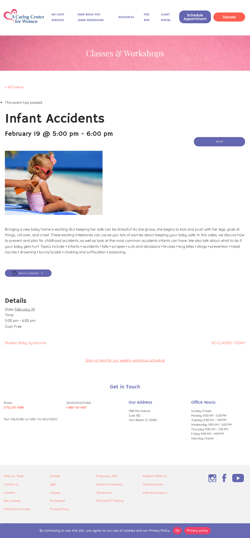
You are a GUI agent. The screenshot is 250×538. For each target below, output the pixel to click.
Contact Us (11, 484)
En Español (57, 501)
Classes (55, 492)
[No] (243, 530)
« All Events (14, 87)
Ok (177, 530)
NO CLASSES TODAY (228, 342)
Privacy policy (197, 530)
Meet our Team (14, 476)
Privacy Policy (59, 509)
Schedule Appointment (195, 17)
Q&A (53, 484)
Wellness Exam (153, 484)
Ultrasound (103, 492)
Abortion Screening (109, 484)
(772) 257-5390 (14, 407)
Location (9, 492)
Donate (229, 17)
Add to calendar (28, 273)
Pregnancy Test (106, 476)
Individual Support (155, 492)
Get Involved (12, 501)
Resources (126, 17)
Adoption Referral (155, 476)
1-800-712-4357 (76, 407)
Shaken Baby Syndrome (25, 342)
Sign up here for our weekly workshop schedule (125, 360)
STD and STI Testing (109, 501)
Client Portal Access (17, 509)
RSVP (219, 141)
